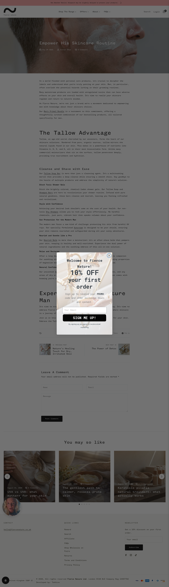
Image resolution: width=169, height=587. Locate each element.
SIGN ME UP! (84, 317)
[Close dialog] (109, 255)
